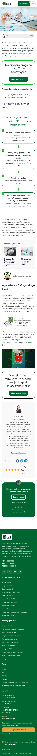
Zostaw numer (18, 497)
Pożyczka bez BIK (7, 626)
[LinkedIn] (26, 461)
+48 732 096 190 (10, 710)
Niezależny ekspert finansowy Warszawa (15, 682)
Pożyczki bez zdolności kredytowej (13, 629)
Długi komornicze (7, 586)
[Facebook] (18, 461)
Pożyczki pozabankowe (9, 639)
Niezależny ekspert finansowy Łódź (13, 686)
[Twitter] (22, 461)
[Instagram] (9, 572)
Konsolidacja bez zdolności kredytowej (14, 612)
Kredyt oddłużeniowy (9, 646)
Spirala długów (7, 582)
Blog (3, 672)
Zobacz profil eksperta (18, 453)
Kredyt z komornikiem (9, 659)
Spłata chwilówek (7, 596)
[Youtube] (15, 572)
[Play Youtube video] (18, 358)
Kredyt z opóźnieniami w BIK (11, 655)
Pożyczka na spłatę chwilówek (11, 636)
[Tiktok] (20, 572)
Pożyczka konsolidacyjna (10, 642)
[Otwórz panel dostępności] (33, 752)
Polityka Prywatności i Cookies (22, 753)
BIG (20, 51)
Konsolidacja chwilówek (9, 599)
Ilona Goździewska (18, 419)
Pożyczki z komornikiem (9, 632)
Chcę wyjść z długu (24, 2)
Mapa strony (6, 753)
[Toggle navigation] (33, 3)
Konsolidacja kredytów (9, 602)
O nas (4, 669)
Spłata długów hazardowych (11, 592)
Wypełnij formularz (17, 730)
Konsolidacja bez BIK (9, 605)
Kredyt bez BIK (7, 649)
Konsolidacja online (8, 615)
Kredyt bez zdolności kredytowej (12, 652)
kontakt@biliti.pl (8, 718)
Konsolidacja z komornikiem (11, 609)
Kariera (4, 679)
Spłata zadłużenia (7, 589)
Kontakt (4, 676)
